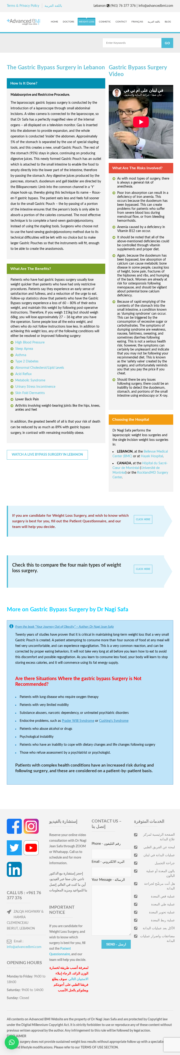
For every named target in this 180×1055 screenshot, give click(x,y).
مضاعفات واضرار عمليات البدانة (157, 939)
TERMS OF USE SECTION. (100, 1047)
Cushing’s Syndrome (113, 721)
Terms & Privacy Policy (23, 5)
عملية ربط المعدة (163, 920)
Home (54, 22)
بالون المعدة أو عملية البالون (160, 874)
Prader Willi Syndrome (78, 721)
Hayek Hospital (152, 456)
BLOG (168, 22)
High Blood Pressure (30, 342)
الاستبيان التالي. (78, 979)
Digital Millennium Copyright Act (45, 1025)
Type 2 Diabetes (26, 361)
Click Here (143, 519)
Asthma (20, 355)
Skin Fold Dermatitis (30, 393)
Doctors (68, 22)
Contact (121, 22)
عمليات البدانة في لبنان (159, 855)
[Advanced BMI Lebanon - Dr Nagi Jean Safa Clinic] (23, 22)
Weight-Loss (86, 22)
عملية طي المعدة (163, 904)
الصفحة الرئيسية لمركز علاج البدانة (159, 837)
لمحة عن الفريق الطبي (159, 847)
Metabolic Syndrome (30, 380)
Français (137, 22)
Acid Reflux (23, 374)
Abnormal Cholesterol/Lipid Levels (39, 367)
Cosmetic (105, 22)
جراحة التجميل (165, 863)
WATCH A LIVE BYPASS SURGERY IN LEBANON (47, 454)
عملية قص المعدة (163, 896)
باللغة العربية (53, 5)
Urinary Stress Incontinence (35, 386)
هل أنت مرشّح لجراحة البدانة (159, 886)
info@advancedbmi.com (24, 947)
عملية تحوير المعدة (162, 912)
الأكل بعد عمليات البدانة (159, 928)
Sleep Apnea (24, 348)
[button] (12, 1042)
